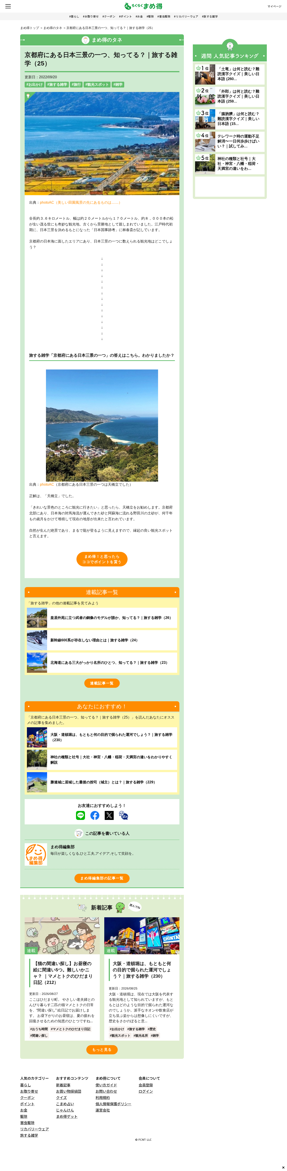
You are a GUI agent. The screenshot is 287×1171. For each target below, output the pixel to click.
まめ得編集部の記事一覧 (102, 878)
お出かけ (35, 84)
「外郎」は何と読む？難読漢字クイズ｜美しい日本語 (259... (238, 96)
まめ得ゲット (67, 1116)
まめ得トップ (29, 28)
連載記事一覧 (102, 683)
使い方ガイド (106, 1085)
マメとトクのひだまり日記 (71, 1029)
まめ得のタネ (52, 28)
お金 (140, 16)
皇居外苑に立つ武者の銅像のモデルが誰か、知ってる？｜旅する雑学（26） (111, 618)
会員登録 (146, 1085)
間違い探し (40, 1035)
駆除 (151, 16)
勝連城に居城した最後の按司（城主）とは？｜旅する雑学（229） (103, 782)
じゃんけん (65, 1110)
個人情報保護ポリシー (113, 1103)
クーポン (109, 16)
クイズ (61, 1097)
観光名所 (141, 1035)
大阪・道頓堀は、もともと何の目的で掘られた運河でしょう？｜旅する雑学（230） (111, 737)
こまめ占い (65, 1103)
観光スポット (98, 84)
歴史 (153, 1029)
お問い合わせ (106, 1091)
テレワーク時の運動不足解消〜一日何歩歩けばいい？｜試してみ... (238, 141)
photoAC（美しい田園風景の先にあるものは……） (81, 202)
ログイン (146, 1091)
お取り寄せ (92, 16)
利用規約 (103, 1097)
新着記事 (63, 1085)
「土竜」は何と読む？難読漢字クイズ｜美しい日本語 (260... (238, 74)
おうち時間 (40, 1029)
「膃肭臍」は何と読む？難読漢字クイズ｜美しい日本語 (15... (238, 119)
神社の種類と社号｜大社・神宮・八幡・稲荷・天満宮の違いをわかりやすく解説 (111, 759)
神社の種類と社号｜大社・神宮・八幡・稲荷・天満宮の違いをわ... (238, 164)
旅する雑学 (211, 16)
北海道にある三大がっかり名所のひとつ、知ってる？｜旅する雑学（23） (109, 662)
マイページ (274, 6)
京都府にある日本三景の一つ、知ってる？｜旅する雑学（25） (110, 28)
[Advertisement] (230, 187)
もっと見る (102, 1049)
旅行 (77, 84)
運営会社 (103, 1110)
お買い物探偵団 (68, 1091)
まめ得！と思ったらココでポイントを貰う (102, 559)
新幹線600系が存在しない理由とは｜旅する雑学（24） (94, 640)
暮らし (75, 16)
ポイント (126, 16)
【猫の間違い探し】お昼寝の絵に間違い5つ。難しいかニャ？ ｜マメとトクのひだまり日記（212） (63, 973)
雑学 (119, 84)
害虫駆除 (164, 16)
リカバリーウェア (187, 16)
